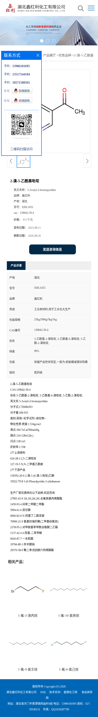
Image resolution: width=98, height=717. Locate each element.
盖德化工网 (70, 692)
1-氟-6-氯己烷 (68, 669)
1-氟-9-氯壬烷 (27, 669)
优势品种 (65, 55)
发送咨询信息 (52, 249)
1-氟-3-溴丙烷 (27, 615)
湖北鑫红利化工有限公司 (21, 692)
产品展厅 (49, 55)
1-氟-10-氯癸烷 (68, 615)
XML (43, 692)
